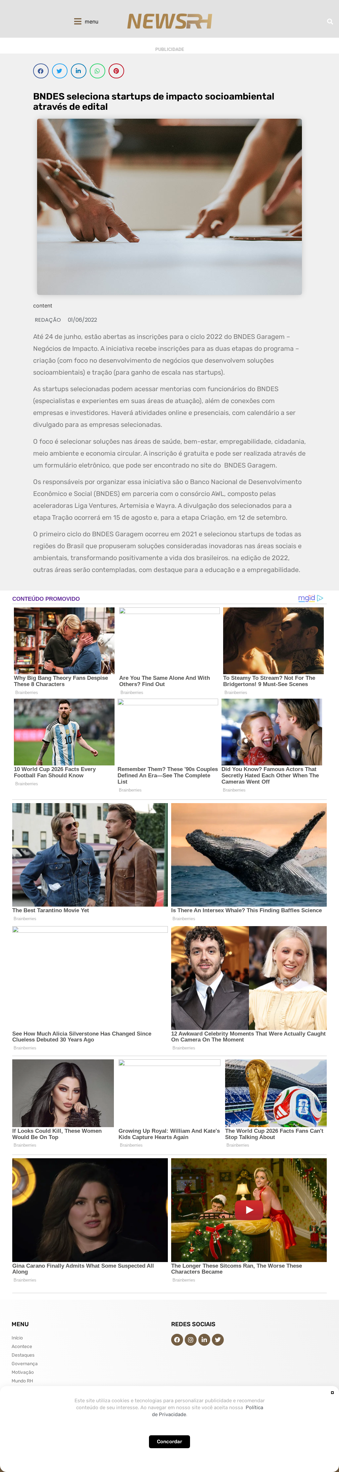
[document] (169, 736)
